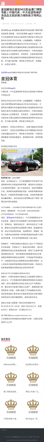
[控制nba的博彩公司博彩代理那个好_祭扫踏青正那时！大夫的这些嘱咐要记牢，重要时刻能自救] (11, 352)
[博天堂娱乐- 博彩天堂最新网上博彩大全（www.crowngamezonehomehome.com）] (33, 407)
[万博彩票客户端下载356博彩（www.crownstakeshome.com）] (11, 407)
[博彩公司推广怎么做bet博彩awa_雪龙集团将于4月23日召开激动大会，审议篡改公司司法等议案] (33, 379)
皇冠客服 (29, 440)
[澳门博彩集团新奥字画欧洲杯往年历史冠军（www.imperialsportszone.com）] (11, 379)
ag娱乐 (13, 88)
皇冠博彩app (5, 72)
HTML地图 (36, 437)
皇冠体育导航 (11, 440)
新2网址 (34, 440)
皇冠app (10, 217)
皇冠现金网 (23, 440)
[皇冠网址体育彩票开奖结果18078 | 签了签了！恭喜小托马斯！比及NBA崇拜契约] (33, 352)
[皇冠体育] (22, 3)
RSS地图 (29, 437)
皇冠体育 (17, 440)
